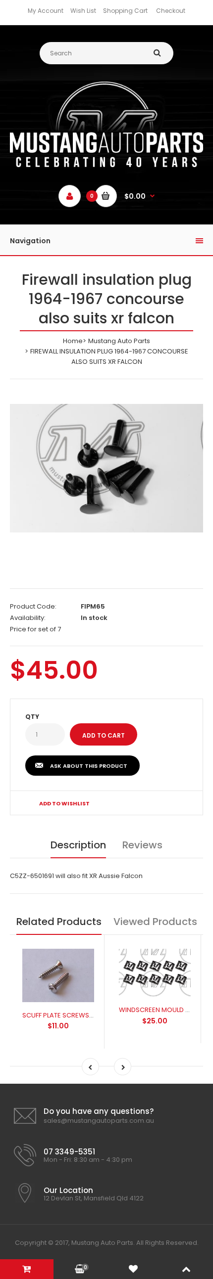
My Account (45, 10)
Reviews (142, 845)
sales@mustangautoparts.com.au (99, 1120)
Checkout (170, 10)
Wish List (83, 10)
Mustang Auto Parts (119, 341)
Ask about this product (88, 766)
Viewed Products (155, 921)
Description (78, 845)
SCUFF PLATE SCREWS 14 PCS (66, 1015)
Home (73, 341)
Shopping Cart (125, 10)
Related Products (59, 921)
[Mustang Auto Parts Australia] (106, 165)
